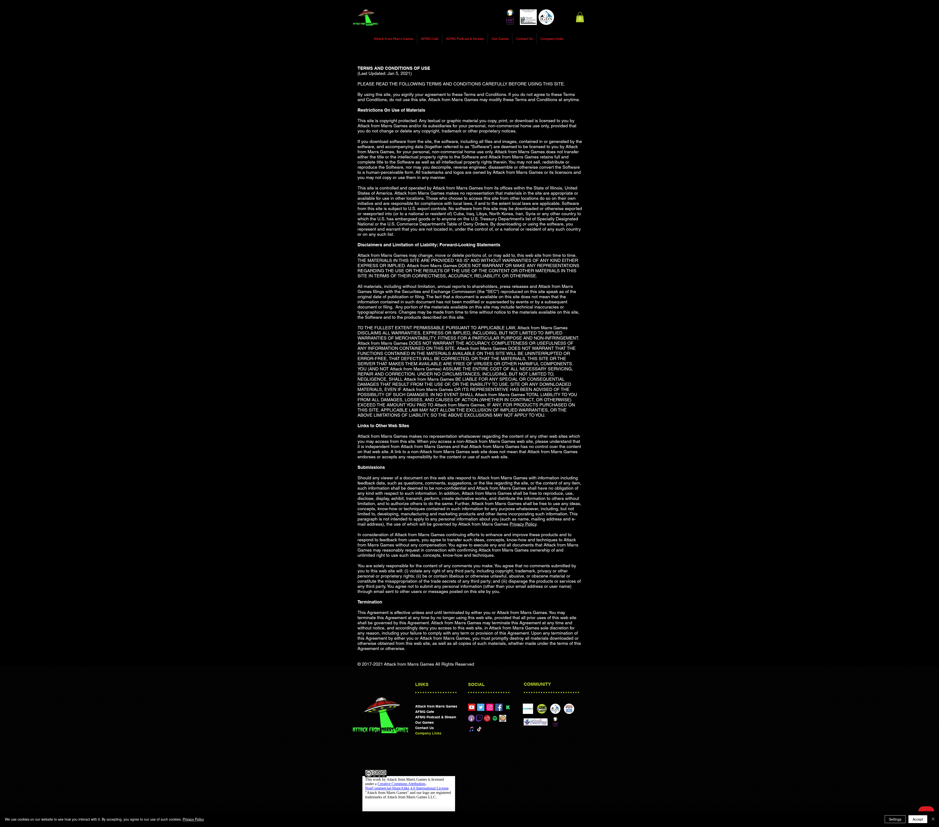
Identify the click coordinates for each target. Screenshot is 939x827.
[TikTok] (479, 729)
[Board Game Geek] (502, 718)
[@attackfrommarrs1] (480, 707)
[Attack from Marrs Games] (489, 707)
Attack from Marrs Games (436, 706)
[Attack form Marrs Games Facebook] (499, 707)
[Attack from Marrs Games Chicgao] (471, 707)
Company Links (428, 733)
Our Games (424, 722)
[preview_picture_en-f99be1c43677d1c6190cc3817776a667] (508, 707)
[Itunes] (471, 718)
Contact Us (424, 728)
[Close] (933, 819)
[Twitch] (479, 718)
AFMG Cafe (424, 712)
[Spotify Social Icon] (495, 718)
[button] (580, 17)
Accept (918, 819)
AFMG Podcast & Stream (435, 717)
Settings (895, 819)
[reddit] (487, 718)
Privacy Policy (523, 524)
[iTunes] (471, 729)
